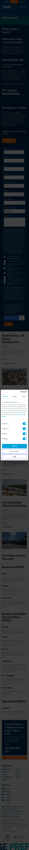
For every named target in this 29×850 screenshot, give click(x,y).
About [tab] (24, 396)
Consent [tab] (5, 396)
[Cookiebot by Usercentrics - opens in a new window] (20, 392)
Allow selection (14, 451)
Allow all (14, 446)
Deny (14, 456)
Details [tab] (15, 396)
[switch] (25, 428)
